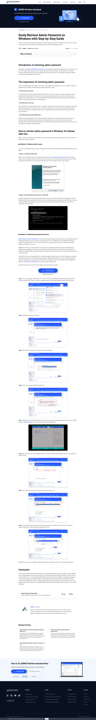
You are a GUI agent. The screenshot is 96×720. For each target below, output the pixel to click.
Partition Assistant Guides (50, 694)
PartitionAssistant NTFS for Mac (31, 696)
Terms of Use (87, 716)
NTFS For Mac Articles (72, 696)
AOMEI (24, 48)
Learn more (41, 718)
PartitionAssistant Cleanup (30, 702)
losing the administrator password (34, 69)
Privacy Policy (81, 716)
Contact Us (86, 704)
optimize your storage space (31, 261)
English (10, 700)
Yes (64, 594)
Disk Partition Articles (72, 694)
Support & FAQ (87, 699)
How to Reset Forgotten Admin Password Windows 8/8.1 (60, 630)
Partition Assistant (29, 694)
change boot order (28, 422)
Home (20, 29)
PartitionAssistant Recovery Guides (52, 699)
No (72, 594)
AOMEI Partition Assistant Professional (28, 239)
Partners (85, 702)
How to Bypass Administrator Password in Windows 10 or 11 (32, 643)
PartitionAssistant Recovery (30, 699)
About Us (85, 694)
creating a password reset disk (59, 157)
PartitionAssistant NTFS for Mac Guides (53, 696)
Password (22, 29)
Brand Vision (86, 696)
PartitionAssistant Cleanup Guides (52, 702)
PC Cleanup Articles (71, 702)
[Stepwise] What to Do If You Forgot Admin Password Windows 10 (32, 630)
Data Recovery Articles (72, 699)
